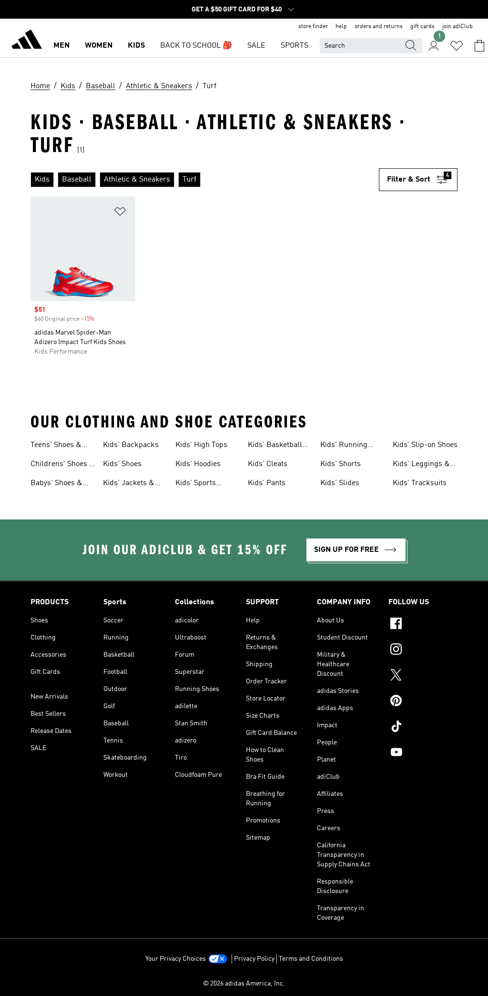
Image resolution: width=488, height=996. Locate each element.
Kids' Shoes (122, 464)
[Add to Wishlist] (120, 213)
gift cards (422, 27)
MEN (61, 46)
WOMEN (98, 46)
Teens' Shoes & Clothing (55, 446)
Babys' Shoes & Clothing (56, 484)
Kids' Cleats (267, 464)
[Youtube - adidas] (423, 753)
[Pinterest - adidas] (423, 702)
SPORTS (294, 46)
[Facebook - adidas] (423, 625)
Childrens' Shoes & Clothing (62, 465)
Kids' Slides (339, 483)
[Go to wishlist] (456, 45)
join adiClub (457, 27)
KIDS (136, 46)
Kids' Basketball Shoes (275, 446)
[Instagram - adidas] (423, 650)
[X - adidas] (423, 676)
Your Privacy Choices (175, 958)
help (341, 27)
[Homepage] (26, 41)
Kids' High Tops (201, 445)
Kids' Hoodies (198, 464)
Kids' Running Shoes (343, 446)
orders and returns (379, 27)
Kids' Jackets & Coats (128, 484)
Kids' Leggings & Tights (421, 465)
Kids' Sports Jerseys (195, 484)
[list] (204, 179)
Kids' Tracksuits (420, 483)
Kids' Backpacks (131, 445)
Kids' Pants (266, 483)
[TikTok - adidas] (423, 728)
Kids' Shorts (340, 464)
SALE (256, 46)
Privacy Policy (254, 958)
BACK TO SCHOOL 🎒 (196, 46)
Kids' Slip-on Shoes (425, 445)
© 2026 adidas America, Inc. (244, 983)
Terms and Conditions (311, 958)
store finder (313, 27)
